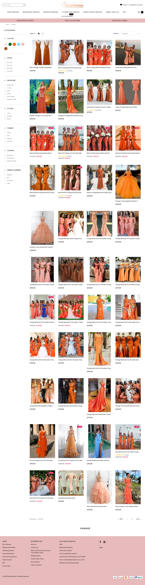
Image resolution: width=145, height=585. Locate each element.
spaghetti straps (11, 99)
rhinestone (10, 180)
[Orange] (14, 44)
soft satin (9, 141)
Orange (13, 24)
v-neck (9, 88)
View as (32, 33)
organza (9, 138)
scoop (9, 93)
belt (8, 177)
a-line (8, 113)
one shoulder (11, 96)
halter (8, 91)
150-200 (9, 65)
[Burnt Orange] (5, 48)
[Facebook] (100, 542)
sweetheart (10, 85)
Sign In (125, 5)
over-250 (10, 71)
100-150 (9, 62)
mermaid (9, 116)
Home (7, 24)
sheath (9, 119)
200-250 (9, 68)
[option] (25, 20)
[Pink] (5, 44)
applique (9, 174)
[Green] (10, 44)
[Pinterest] (104, 542)
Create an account (136, 5)
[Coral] (22, 44)
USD (101, 548)
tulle (8, 135)
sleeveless (10, 155)
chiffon (9, 132)
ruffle (8, 183)
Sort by (116, 33)
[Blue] (18, 44)
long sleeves (10, 158)
